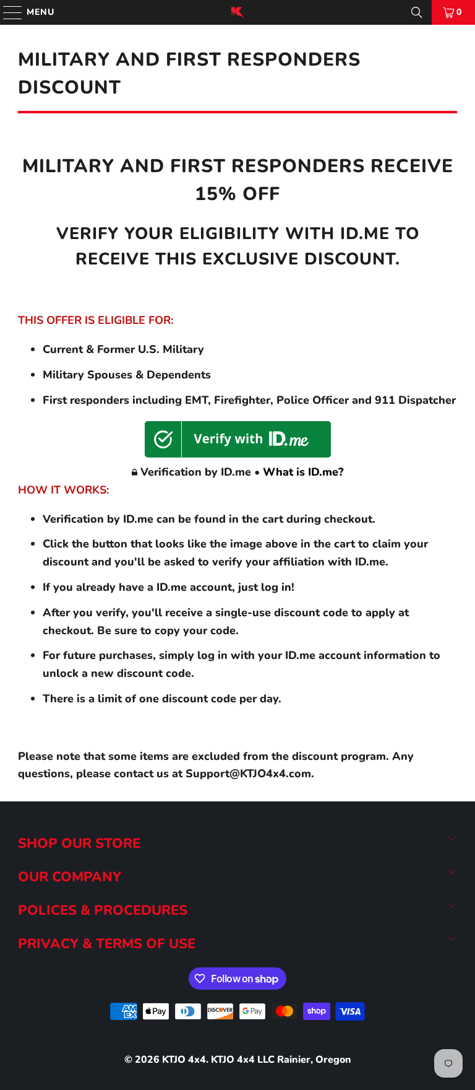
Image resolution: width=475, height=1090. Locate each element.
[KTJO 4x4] (237, 12)
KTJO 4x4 (184, 1059)
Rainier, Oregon (314, 1059)
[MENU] (7, 12)
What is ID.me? (303, 471)
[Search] (417, 12)
